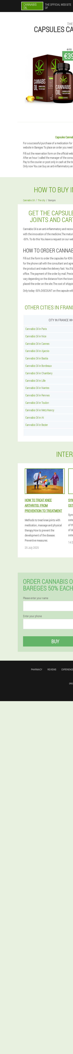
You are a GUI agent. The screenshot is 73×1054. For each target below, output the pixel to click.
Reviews (51, 669)
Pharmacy (36, 669)
